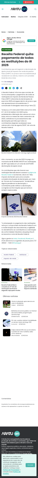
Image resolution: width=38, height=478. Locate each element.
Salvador (5, 17)
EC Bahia (33, 17)
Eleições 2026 (23, 17)
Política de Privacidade (11, 470)
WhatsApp (16, 243)
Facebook (21, 238)
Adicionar (31, 40)
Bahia (13, 17)
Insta (15, 238)
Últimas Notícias (10, 2)
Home (3, 32)
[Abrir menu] (2, 9)
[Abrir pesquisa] (35, 9)
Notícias (11, 32)
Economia (20, 32)
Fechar (30, 465)
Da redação (8, 82)
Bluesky (28, 238)
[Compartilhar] (21, 88)
